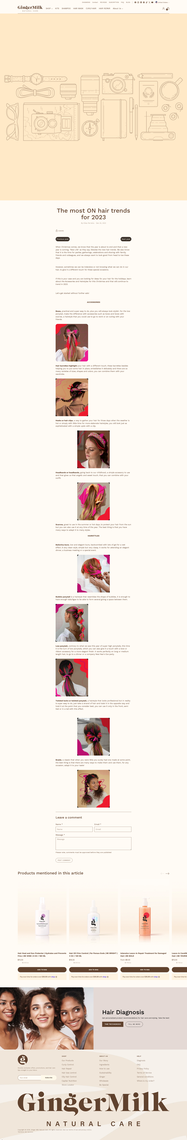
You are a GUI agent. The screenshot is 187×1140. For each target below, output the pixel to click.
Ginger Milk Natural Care (39, 1130)
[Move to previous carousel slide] (162, 873)
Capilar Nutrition (69, 1081)
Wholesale (103, 1081)
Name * (59, 824)
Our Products (68, 1060)
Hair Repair (67, 1069)
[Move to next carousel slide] (167, 873)
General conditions (145, 1077)
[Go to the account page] (163, 8)
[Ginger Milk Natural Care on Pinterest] (144, 2)
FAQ (138, 1065)
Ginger (102, 1077)
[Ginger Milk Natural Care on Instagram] (138, 2)
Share (61, 231)
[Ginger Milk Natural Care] (30, 8)
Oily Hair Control (69, 1077)
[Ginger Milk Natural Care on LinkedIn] (141, 2)
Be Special (104, 1085)
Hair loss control (69, 1073)
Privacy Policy (143, 1069)
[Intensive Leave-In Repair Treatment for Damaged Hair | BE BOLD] (144, 915)
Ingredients (104, 1065)
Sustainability (105, 1073)
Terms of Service (144, 1073)
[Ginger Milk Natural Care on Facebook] (135, 2)
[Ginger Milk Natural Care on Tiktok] (147, 2)
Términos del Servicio (25, 1132)
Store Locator (68, 1085)
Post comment (64, 860)
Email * (97, 824)
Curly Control (68, 1065)
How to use (104, 1069)
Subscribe (48, 1077)
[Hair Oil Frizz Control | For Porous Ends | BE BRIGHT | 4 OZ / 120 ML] (93, 915)
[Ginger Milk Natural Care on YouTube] (152, 2)
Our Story (103, 1060)
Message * (60, 835)
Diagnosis (141, 1060)
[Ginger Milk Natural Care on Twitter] (149, 2)
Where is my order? (145, 1081)
